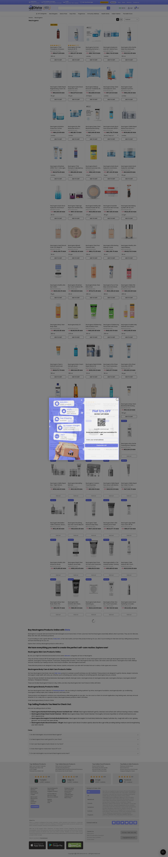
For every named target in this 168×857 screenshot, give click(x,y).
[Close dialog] (117, 398)
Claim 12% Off (102, 445)
